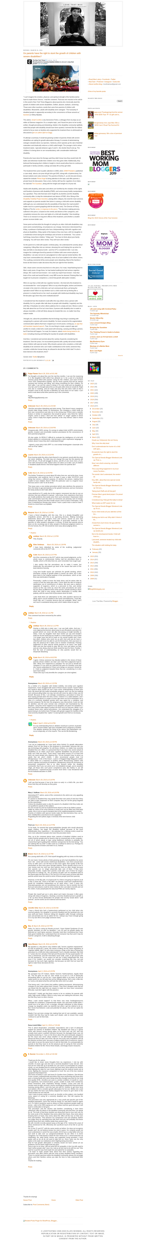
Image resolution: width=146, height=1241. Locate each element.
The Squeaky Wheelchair (99, 313)
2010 (92, 572)
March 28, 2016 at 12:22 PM (44, 455)
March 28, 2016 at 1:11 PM (44, 613)
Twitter (35, 357)
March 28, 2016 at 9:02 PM (47, 657)
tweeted (26, 115)
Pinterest (100, 82)
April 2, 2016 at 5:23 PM (46, 971)
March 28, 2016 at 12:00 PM (46, 428)
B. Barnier (32, 1054)
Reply (30, 400)
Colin (30, 473)
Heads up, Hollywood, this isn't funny (105, 440)
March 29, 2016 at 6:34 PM (47, 944)
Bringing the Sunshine (98, 327)
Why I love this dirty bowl (100, 443)
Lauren (30, 455)
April (94, 434)
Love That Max (73, 5)
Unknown (31, 406)
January (95, 552)
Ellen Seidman (38, 544)
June (94, 428)
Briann (30, 854)
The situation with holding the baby (104, 545)
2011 (92, 569)
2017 (92, 403)
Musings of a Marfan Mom (99, 346)
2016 (92, 406)
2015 (92, 556)
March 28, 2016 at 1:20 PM (56, 544)
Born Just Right (96, 351)
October (95, 415)
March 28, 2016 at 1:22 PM (47, 683)
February (95, 549)
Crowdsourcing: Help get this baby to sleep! (107, 500)
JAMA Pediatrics (69, 171)
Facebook (105, 79)
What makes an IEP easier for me (103, 503)
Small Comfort (37, 120)
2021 (92, 390)
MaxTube (92, 82)
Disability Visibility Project (32, 199)
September (96, 418)
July (93, 425)
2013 (92, 563)
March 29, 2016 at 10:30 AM (48, 908)
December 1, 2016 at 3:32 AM (46, 1054)
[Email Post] (53, 360)
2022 (92, 387)
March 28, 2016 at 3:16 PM (45, 780)
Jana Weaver (33, 944)
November (96, 412)
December (96, 409)
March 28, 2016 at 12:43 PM (42, 473)
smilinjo (36, 536)
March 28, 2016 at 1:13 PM (49, 536)
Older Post (79, 1200)
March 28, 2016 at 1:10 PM (44, 512)
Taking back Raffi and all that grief (104, 491)
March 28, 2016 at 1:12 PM (49, 626)
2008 (92, 579)
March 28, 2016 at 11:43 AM (46, 406)
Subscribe (116, 82)
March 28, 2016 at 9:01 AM (47, 373)
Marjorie (31, 512)
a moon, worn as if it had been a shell (104, 337)
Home (53, 1200)
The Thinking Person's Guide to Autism (104, 332)
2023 (92, 383)
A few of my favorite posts (97, 91)
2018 (92, 399)
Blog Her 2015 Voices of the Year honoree (102, 218)
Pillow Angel (41, 178)
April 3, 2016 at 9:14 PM (47, 723)
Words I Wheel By (96, 318)
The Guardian (37, 183)
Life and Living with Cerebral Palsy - (103, 309)
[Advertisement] (103, 60)
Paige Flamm (33, 373)
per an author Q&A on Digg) (42, 132)
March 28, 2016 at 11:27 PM (45, 825)
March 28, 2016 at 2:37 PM (47, 555)
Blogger (115, 601)
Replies (33, 533)
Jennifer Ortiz (33, 908)
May (94, 431)
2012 (92, 566)
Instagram (107, 82)
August (95, 421)
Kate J (35, 723)
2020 (92, 393)
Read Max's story (95, 79)
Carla (35, 657)
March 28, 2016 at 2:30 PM (47, 742)
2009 (92, 575)
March (94, 437)
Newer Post (27, 1200)
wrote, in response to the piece (46, 209)
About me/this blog (95, 84)
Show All (120, 355)
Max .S (30, 926)
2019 (92, 396)
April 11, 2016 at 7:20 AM (51, 1025)
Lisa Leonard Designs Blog (100, 323)
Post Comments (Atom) (41, 1204)
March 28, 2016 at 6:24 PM (49, 792)
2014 (92, 559)
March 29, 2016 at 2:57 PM (43, 926)
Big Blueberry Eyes (97, 341)
